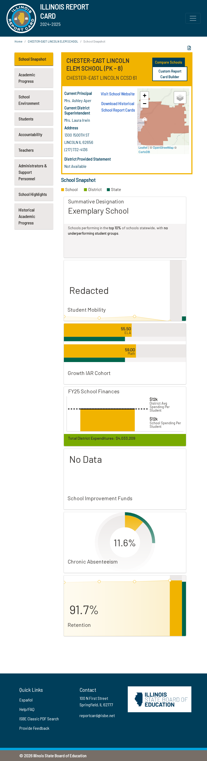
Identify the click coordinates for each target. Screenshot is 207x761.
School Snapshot (32, 58)
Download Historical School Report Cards (118, 106)
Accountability (30, 134)
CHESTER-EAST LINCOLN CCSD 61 (101, 77)
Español (26, 699)
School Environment (29, 100)
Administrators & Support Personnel (33, 172)
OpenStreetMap (163, 147)
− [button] (144, 103)
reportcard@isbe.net (97, 715)
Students (26, 118)
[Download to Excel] (189, 48)
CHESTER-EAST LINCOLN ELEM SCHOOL (53, 41)
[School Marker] (145, 120)
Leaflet (143, 147)
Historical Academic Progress (27, 216)
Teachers (26, 149)
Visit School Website (118, 93)
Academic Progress (27, 78)
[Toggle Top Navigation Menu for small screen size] (193, 18)
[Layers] (180, 97)
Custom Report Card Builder (169, 74)
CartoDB (144, 152)
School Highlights (33, 194)
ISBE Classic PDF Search (39, 718)
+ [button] (144, 95)
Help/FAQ (26, 709)
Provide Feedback (34, 728)
